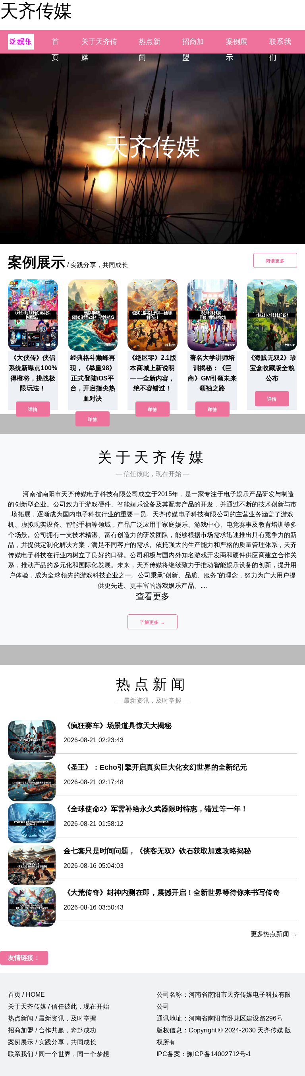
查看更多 (153, 596)
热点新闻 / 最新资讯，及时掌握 (52, 1018)
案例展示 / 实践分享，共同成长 (52, 1042)
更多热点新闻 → (274, 934)
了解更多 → (152, 622)
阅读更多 (275, 260)
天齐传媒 (35, 10)
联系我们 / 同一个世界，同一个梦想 (58, 1054)
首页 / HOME (26, 994)
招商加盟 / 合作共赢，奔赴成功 (52, 1030)
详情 (33, 409)
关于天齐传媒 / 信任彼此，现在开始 (58, 1006)
